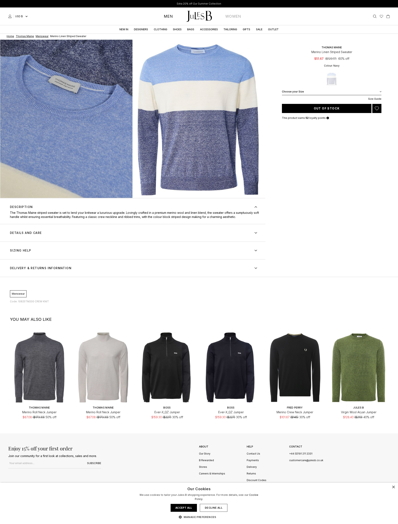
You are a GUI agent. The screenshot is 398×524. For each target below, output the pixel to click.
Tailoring (230, 29)
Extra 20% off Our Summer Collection (199, 3)
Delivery (252, 467)
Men (168, 16)
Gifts (246, 29)
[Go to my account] (10, 16)
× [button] (393, 487)
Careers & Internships (212, 473)
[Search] (374, 16)
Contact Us (253, 453)
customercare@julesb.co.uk (306, 460)
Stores (203, 467)
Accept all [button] (183, 507)
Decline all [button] (213, 507)
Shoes (177, 29)
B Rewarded (206, 460)
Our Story (204, 453)
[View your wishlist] (381, 16)
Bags (190, 29)
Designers (141, 29)
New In (123, 29)
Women (233, 16)
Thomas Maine (332, 47)
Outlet (273, 29)
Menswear (18, 293)
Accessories (209, 29)
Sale (259, 29)
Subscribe (94, 463)
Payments (253, 460)
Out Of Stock (327, 108)
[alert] (199, 503)
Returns (251, 473)
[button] (199, 517)
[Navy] (332, 78)
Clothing (160, 29)
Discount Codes (256, 480)
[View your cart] (388, 16)
